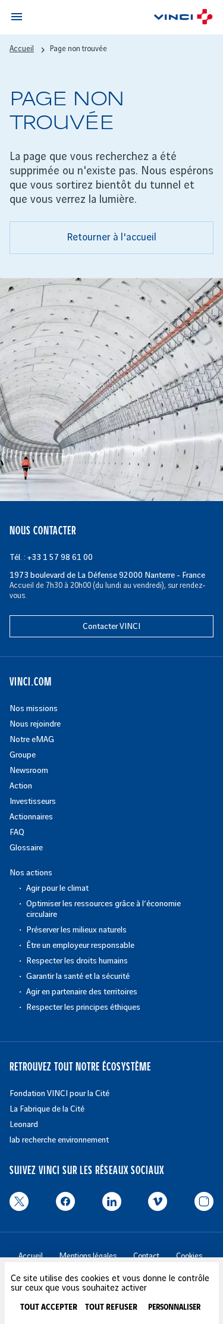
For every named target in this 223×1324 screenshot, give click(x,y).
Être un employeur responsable (80, 945)
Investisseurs (33, 801)
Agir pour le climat (57, 888)
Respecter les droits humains (77, 960)
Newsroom (29, 770)
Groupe (23, 754)
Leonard (24, 1124)
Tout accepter (48, 1307)
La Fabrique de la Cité (47, 1108)
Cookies (189, 1256)
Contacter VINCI (111, 626)
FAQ (17, 832)
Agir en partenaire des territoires (81, 991)
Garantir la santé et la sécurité (78, 976)
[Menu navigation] (17, 17)
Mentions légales (88, 1256)
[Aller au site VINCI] (183, 18)
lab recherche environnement (59, 1139)
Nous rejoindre (35, 723)
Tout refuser (111, 1307)
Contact (146, 1256)
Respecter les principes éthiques (83, 1007)
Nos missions (34, 708)
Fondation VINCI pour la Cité (59, 1093)
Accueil (22, 49)
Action (21, 785)
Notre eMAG (32, 739)
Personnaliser (174, 1308)
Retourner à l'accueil (111, 237)
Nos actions (31, 872)
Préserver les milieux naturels (76, 929)
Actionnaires (31, 816)
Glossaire (26, 847)
